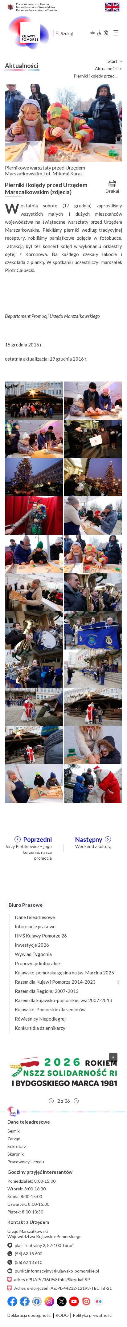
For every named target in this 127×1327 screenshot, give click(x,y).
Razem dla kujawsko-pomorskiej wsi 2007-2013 (63, 1000)
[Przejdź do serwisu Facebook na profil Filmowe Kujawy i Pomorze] (37, 1301)
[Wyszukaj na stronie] (57, 33)
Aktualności (106, 68)
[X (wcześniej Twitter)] (62, 1301)
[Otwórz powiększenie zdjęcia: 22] (93, 782)
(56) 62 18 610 (28, 1262)
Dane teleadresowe (35, 917)
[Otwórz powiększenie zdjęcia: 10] (93, 553)
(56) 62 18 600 (28, 1253)
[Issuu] (86, 1301)
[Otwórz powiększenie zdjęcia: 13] (34, 630)
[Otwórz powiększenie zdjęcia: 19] (34, 744)
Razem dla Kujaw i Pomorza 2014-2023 (55, 982)
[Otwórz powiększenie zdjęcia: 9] (34, 553)
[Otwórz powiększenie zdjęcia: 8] (93, 515)
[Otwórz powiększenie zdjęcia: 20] (93, 744)
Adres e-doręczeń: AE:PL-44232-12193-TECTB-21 (63, 1288)
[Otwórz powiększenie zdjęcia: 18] (93, 706)
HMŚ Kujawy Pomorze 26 (41, 935)
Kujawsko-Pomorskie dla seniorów (50, 1009)
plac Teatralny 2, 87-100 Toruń (44, 1245)
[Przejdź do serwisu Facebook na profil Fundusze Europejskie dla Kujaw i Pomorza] (25, 1301)
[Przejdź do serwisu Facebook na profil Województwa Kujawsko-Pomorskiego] (12, 1301)
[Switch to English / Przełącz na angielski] (112, 6)
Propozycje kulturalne (37, 963)
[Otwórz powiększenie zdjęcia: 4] (93, 439)
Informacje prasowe (35, 926)
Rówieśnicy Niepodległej (40, 1018)
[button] (63, 1072)
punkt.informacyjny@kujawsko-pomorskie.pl (57, 1270)
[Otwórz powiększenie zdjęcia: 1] (34, 400)
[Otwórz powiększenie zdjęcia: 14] (93, 630)
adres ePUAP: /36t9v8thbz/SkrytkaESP (52, 1279)
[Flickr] (99, 1301)
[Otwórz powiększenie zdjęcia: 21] (34, 782)
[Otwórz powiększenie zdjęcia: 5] (34, 477)
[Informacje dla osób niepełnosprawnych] (103, 32)
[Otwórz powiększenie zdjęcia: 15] (34, 668)
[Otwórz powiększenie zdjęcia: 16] (93, 668)
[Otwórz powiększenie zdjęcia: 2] (93, 400)
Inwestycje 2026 (32, 945)
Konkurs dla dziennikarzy (40, 1028)
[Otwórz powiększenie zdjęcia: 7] (34, 515)
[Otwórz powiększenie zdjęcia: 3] (34, 439)
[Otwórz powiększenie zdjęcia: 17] (34, 706)
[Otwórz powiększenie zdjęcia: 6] (93, 477)
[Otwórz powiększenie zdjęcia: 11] (34, 591)
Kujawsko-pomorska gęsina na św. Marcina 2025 (64, 972)
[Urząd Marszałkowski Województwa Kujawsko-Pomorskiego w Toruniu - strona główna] (28, 32)
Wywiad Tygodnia (33, 954)
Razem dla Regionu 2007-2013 (47, 991)
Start (112, 61)
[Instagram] (49, 1301)
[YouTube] (74, 1301)
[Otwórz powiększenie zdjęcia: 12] (93, 591)
